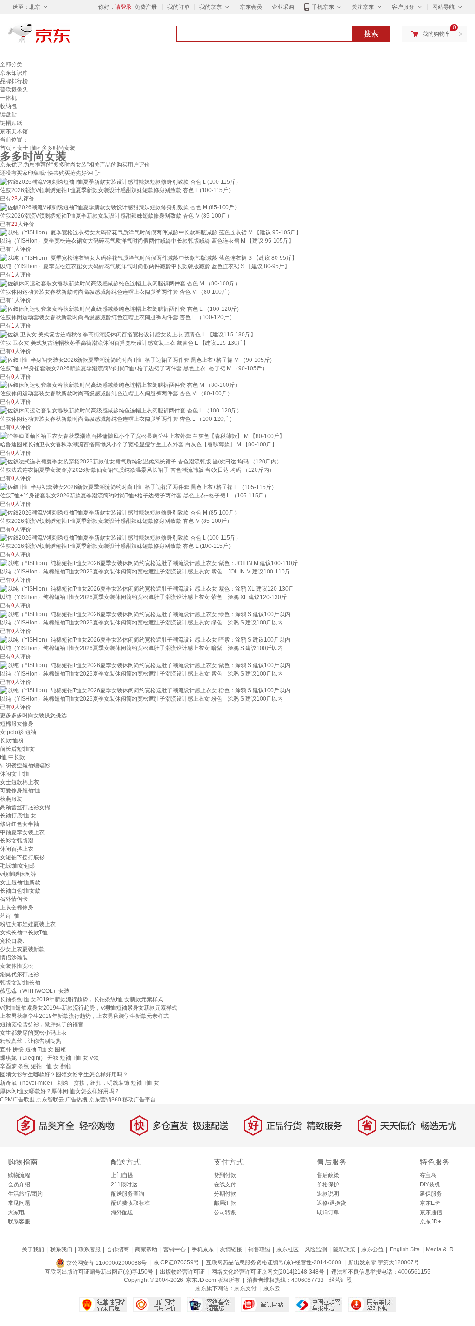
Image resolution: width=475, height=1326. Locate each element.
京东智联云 (50, 1099)
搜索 (371, 34)
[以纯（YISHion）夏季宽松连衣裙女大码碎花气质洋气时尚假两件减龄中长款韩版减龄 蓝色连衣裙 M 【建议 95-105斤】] (151, 232)
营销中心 (174, 1249)
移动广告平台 (139, 1099)
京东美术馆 (14, 131)
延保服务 (431, 1194)
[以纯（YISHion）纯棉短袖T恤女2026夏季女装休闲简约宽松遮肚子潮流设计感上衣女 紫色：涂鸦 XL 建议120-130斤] (147, 588)
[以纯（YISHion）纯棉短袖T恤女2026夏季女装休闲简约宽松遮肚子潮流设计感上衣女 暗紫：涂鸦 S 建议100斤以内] (145, 639)
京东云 (271, 1288)
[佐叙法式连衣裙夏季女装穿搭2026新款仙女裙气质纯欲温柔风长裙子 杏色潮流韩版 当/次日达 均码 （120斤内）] (141, 461)
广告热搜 (76, 1099)
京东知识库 (14, 73)
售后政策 (328, 1175)
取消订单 (328, 1212)
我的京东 (210, 7)
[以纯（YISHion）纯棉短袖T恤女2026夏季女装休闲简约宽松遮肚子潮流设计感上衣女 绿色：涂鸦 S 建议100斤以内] (145, 614)
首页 (5, 148)
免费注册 (146, 7)
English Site (405, 1249)
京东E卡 (430, 1203)
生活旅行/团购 (25, 1194)
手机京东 (323, 7)
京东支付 (245, 1288)
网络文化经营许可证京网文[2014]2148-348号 (268, 1271)
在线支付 (225, 1184)
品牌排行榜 (14, 81)
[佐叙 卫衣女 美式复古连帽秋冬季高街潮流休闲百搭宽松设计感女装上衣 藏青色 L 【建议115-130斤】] (128, 334)
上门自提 (122, 1175)
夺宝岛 (428, 1175)
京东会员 (251, 7)
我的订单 (178, 7)
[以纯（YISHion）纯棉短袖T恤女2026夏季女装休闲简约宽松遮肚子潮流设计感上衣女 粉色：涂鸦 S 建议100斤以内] (145, 690)
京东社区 (287, 1249)
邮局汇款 (225, 1203)
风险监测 (316, 1249)
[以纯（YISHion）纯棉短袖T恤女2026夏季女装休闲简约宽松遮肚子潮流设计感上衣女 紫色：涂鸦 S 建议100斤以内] (145, 665)
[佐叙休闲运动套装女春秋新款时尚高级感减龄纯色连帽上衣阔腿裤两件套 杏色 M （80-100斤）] (120, 283)
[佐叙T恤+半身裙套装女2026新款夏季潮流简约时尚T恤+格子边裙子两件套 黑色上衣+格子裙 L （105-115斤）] (138, 486)
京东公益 (372, 1249)
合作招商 (118, 1249)
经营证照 (340, 1280)
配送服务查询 (127, 1194)
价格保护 (328, 1184)
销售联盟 (259, 1249)
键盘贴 (8, 114)
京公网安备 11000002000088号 (106, 1263)
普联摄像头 (14, 89)
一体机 (8, 98)
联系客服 (19, 1221)
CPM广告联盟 (17, 1099)
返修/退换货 (331, 1203)
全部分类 (11, 64)
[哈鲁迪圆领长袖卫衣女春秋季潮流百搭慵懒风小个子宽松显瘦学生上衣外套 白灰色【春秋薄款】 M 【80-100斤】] (142, 435)
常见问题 (19, 1203)
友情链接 (231, 1249)
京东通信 (431, 1212)
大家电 (16, 1212)
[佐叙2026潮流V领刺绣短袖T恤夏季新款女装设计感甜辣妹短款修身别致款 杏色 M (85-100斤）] (120, 207)
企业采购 (283, 7)
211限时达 (124, 1184)
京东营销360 (105, 1099)
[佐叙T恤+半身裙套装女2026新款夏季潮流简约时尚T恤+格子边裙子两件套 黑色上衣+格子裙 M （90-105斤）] (137, 359)
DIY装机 (430, 1184)
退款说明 (328, 1194)
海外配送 (122, 1212)
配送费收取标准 (130, 1203)
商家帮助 (146, 1249)
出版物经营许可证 (182, 1271)
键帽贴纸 (11, 123)
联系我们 (61, 1249)
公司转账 (225, 1212)
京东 (70, 37)
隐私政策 (344, 1249)
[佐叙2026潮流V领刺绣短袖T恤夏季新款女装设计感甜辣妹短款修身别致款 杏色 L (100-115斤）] (120, 181)
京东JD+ (430, 1221)
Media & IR (440, 1249)
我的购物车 (436, 34)
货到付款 (225, 1175)
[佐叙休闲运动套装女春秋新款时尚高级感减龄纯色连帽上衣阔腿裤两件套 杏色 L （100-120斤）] (121, 308)
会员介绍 (19, 1184)
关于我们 (33, 1249)
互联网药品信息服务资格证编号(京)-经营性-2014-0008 (273, 1263)
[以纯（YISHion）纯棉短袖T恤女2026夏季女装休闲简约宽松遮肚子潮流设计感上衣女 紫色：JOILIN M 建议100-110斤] (149, 563)
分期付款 (225, 1194)
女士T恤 (27, 148)
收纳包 (8, 106)
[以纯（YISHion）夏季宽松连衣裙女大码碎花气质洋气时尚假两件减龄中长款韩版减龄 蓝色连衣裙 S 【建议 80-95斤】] (148, 257)
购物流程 (19, 1175)
